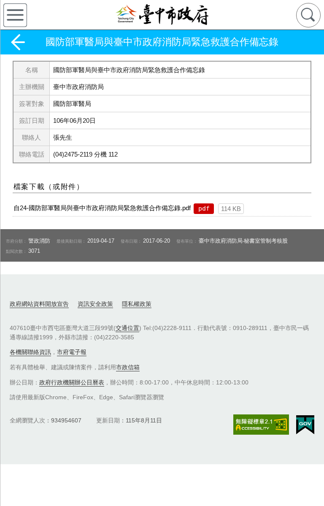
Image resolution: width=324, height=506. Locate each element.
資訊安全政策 (95, 303)
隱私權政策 (136, 303)
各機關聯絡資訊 (30, 352)
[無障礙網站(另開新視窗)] (261, 424)
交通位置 (127, 328)
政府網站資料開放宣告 (39, 303)
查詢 (308, 15)
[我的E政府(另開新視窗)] (305, 425)
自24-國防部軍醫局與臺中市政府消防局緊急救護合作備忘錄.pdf (102, 207)
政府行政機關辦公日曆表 (71, 382)
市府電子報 (71, 352)
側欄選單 (15, 15)
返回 (17, 42)
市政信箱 (128, 367)
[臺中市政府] (162, 14)
